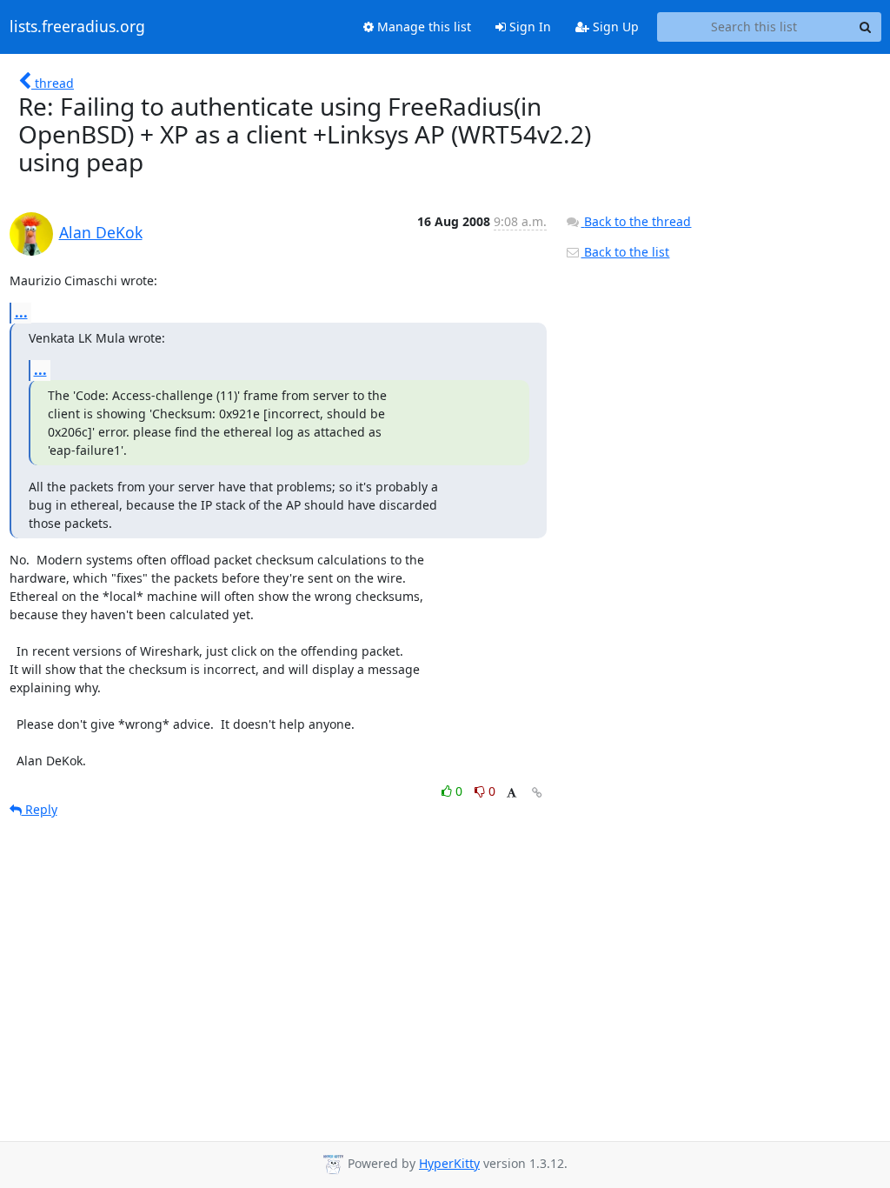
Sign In (528, 26)
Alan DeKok (101, 232)
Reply (39, 809)
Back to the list (625, 252)
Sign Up (614, 26)
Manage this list (422, 26)
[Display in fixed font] (511, 793)
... (21, 312)
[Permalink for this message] (537, 792)
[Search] (865, 27)
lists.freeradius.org (77, 27)
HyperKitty (449, 1163)
